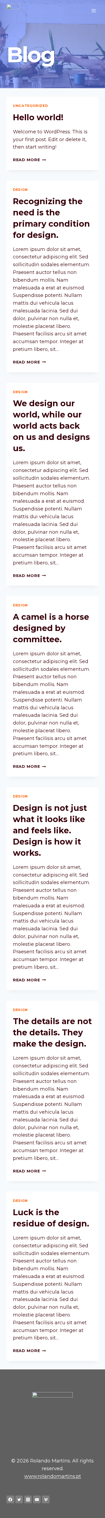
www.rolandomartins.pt (52, 1476)
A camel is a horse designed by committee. (51, 628)
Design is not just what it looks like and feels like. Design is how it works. (50, 830)
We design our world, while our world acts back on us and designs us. (51, 425)
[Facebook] (10, 1499)
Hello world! (38, 117)
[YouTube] (37, 1499)
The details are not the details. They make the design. (52, 1032)
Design (20, 190)
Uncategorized (30, 106)
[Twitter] (19, 1499)
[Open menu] (94, 10)
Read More (29, 159)
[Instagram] (28, 1499)
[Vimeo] (46, 1499)
